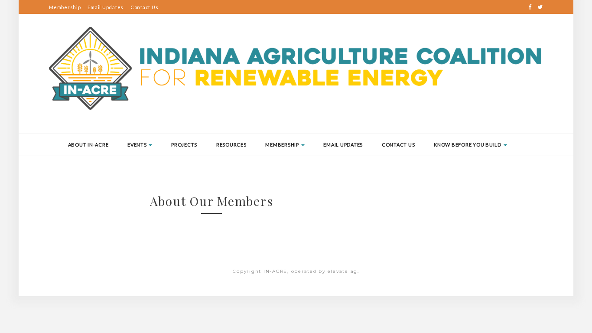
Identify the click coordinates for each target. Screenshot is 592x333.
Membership (65, 7)
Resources (231, 144)
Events (137, 144)
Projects (184, 144)
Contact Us (144, 7)
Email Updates (106, 7)
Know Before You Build (468, 144)
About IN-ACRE (88, 144)
